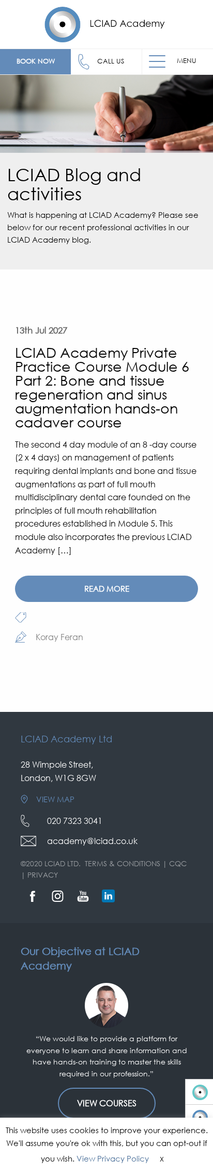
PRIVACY (42, 874)
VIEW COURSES (106, 1103)
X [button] (162, 1159)
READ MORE (106, 588)
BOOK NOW (36, 61)
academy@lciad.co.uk (92, 841)
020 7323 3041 (74, 821)
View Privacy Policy (113, 1158)
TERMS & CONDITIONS (122, 863)
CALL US (110, 61)
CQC (178, 863)
